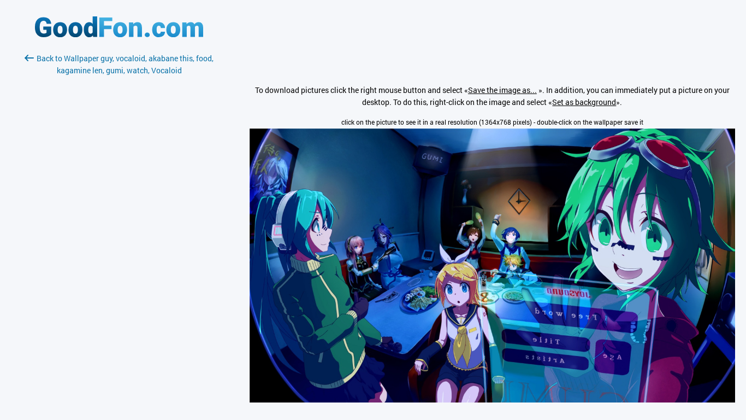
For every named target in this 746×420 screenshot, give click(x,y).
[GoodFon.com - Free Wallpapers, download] (119, 34)
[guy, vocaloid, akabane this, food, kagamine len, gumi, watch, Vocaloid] (492, 399)
